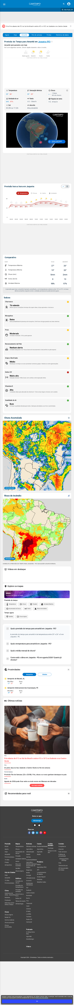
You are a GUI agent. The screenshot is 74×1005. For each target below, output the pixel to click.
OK (37, 1001)
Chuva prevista (9, 922)
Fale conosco (62, 852)
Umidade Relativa (48, 604)
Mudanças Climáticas (29, 884)
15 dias (48, 35)
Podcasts (8, 900)
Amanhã (24, 35)
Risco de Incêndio (42, 608)
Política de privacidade (41, 997)
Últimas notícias (31, 846)
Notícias (29, 844)
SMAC (39, 864)
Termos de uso (63, 865)
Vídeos (28, 946)
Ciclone (28, 909)
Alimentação (30, 852)
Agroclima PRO (41, 867)
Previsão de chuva (19, 882)
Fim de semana (37, 35)
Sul (27, 887)
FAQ (59, 863)
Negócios (29, 870)
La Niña (28, 914)
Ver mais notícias (37, 785)
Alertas (28, 857)
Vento (29, 608)
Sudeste (28, 890)
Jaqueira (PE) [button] (44, 41)
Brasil (6, 846)
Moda (28, 872)
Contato (61, 844)
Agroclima (29, 849)
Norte (28, 898)
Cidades (44, 674)
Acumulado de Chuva (15, 608)
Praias (7, 862)
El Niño (28, 911)
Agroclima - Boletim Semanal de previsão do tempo (31, 865)
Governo (29, 880)
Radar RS (29, 919)
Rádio (39, 854)
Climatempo (37, 820)
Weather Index (41, 882)
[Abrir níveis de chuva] (67, 90)
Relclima (7, 897)
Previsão (8, 844)
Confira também (50, 844)
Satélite (11, 616)
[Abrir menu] (4, 4)
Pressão (35, 604)
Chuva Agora (23, 616)
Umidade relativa (21, 859)
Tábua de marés (20, 901)
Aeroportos (29, 674)
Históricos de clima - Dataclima (10, 894)
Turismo (28, 916)
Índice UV (18, 898)
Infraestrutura (30, 878)
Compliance (62, 846)
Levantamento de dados (41, 873)
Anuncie (60, 849)
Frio (27, 901)
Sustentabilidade (31, 859)
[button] (63, 4)
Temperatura (12, 604)
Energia (28, 875)
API (38, 870)
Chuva (24, 604)
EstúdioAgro (30, 939)
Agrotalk (29, 936)
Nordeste (29, 895)
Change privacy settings (64, 859)
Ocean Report (41, 877)
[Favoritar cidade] (52, 41)
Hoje (15, 35)
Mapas (18, 844)
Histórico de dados (62, 35)
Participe (50, 848)
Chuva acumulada (8, 926)
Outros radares (9, 920)
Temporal (29, 903)
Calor (28, 906)
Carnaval (29, 922)
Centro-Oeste (30, 893)
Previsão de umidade (19, 890)
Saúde (28, 854)
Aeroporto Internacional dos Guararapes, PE (22, 688)
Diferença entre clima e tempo (9, 903)
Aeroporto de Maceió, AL (16, 679)
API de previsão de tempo (63, 869)
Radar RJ (8, 917)
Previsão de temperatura (19, 886)
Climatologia (19, 903)
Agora (7, 35)
